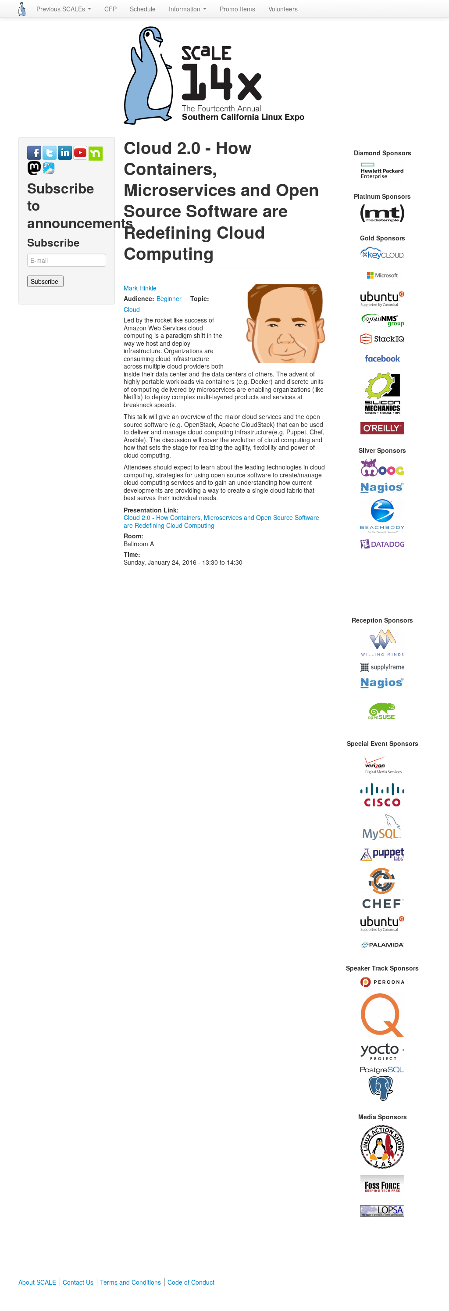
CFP (110, 8)
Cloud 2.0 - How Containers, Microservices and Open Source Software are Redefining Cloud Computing (221, 521)
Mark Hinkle (140, 287)
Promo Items (237, 8)
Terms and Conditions (130, 1282)
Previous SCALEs (61, 8)
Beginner (169, 298)
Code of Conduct (190, 1282)
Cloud (132, 309)
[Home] (21, 9)
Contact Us (78, 1282)
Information (185, 8)
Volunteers (283, 8)
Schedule (143, 8)
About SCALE (37, 1282)
